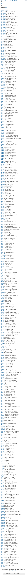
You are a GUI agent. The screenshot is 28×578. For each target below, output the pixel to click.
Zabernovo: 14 (2, 353)
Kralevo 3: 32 (2, 192)
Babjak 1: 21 (2, 103)
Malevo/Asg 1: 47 (3, 367)
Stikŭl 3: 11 (2, 339)
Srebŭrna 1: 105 (3, 85)
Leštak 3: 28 (2, 224)
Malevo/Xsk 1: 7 (3, 119)
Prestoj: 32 (2, 420)
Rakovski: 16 (2, 61)
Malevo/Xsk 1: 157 (3, 138)
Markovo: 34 (2, 110)
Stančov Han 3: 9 (3, 427)
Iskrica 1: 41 (2, 548)
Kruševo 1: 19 (2, 210)
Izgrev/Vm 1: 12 (3, 57)
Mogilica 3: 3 (2, 148)
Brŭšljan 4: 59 (2, 321)
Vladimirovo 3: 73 (3, 529)
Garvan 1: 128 (2, 97)
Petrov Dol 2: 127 (3, 523)
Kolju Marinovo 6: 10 (3, 15)
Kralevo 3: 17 (2, 188)
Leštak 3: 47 (2, 230)
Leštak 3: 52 (2, 232)
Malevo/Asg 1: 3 (3, 360)
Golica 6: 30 (2, 40)
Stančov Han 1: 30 (3, 431)
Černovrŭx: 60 (2, 329)
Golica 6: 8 (2, 38)
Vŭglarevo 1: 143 (3, 301)
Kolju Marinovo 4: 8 (3, 13)
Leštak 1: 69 (2, 235)
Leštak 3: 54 (2, 233)
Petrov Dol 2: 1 (3, 508)
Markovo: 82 (2, 113)
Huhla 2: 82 (2, 286)
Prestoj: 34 (2, 421)
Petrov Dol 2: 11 (3, 509)
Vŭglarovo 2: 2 (2, 289)
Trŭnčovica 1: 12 (3, 67)
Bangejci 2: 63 (2, 313)
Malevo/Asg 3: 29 (3, 364)
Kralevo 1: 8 (2, 187)
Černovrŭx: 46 (2, 327)
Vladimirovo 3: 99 (3, 531)
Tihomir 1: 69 (2, 533)
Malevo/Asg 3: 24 (3, 363)
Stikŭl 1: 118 (2, 351)
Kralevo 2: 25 (2, 190)
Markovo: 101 (2, 114)
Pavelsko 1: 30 (3, 382)
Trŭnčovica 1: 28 (3, 70)
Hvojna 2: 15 (2, 397)
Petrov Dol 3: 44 (3, 512)
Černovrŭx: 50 (2, 328)
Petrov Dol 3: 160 (3, 526)
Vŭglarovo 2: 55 (3, 295)
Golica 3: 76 (2, 45)
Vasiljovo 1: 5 (2, 475)
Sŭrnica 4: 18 (2, 436)
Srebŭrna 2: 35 (3, 77)
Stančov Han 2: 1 (3, 426)
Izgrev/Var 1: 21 (3, 58)
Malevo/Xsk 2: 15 (3, 121)
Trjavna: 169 (2, 472)
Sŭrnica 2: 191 (2, 461)
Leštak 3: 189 (2, 241)
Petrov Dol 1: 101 (3, 520)
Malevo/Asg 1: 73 (3, 373)
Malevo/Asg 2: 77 (3, 374)
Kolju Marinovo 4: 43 (3, 24)
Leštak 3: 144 (2, 240)
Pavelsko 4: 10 (3, 380)
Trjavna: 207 (2, 474)
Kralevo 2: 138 (2, 208)
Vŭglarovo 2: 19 (3, 291)
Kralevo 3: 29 (2, 191)
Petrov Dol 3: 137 (3, 524)
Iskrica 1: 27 (2, 540)
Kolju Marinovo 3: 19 (3, 17)
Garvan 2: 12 (2, 92)
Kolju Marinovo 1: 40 (3, 22)
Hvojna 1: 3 (2, 387)
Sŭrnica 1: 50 (2, 441)
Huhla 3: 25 (2, 281)
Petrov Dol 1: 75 (3, 515)
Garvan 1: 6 (2, 91)
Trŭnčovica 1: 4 (3, 65)
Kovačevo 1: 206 (3, 184)
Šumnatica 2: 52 (3, 254)
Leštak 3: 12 (2, 223)
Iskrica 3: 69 (2, 558)
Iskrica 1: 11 (2, 536)
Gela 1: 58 (2, 338)
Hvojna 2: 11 (2, 395)
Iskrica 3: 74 (2, 560)
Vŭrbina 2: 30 (2, 480)
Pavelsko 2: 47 (3, 384)
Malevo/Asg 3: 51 (3, 369)
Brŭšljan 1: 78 (2, 324)
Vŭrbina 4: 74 (2, 491)
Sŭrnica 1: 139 (2, 452)
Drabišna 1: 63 (2, 168)
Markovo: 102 (2, 115)
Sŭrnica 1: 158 (2, 456)
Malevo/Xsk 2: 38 (3, 124)
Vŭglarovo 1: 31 (3, 293)
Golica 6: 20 (2, 39)
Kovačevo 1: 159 (3, 183)
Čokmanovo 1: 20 (3, 334)
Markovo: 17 (2, 105)
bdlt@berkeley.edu (14, 570)
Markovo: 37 (2, 111)
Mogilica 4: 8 (2, 152)
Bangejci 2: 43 (2, 309)
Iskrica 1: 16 (2, 538)
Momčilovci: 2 (2, 378)
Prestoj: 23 (2, 418)
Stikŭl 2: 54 (2, 346)
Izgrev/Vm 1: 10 (3, 56)
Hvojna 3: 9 (2, 392)
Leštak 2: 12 (2, 222)
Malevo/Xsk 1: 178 (3, 139)
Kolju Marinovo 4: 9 (3, 14)
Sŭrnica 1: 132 (2, 449)
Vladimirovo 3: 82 (3, 530)
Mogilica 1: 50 (2, 161)
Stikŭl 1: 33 (2, 341)
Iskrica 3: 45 (2, 549)
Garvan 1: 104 (2, 96)
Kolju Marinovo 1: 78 (3, 33)
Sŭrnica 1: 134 (2, 451)
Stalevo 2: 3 (2, 260)
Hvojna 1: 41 (2, 412)
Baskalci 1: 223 (3, 566)
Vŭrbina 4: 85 (2, 492)
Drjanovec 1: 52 (3, 503)
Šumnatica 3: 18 (3, 253)
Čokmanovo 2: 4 (3, 330)
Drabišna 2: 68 (2, 169)
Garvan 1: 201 (2, 101)
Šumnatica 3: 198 (3, 258)
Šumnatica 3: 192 (3, 257)
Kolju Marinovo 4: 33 (3, 21)
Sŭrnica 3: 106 (2, 447)
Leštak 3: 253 (2, 246)
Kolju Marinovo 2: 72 (3, 30)
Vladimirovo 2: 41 (3, 528)
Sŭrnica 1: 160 (2, 457)
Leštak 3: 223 (2, 245)
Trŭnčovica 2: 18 (3, 68)
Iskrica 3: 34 (2, 543)
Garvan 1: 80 (2, 95)
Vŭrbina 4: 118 (2, 495)
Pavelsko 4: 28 (3, 381)
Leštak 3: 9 (2, 221)
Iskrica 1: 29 (2, 542)
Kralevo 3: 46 (2, 197)
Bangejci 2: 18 (2, 304)
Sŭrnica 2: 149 (2, 454)
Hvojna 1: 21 (2, 400)
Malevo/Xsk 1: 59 (3, 129)
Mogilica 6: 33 (2, 158)
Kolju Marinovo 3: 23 (3, 18)
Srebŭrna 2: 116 (3, 87)
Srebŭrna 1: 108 (3, 86)
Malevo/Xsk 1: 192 (3, 143)
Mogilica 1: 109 (3, 162)
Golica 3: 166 (2, 49)
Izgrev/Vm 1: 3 (3, 55)
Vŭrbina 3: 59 (2, 487)
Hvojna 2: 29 (2, 407)
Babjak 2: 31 (2, 104)
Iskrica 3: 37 (2, 546)
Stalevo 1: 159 (2, 277)
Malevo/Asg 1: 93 (3, 375)
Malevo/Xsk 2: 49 (3, 127)
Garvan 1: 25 (2, 93)
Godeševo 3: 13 (3, 176)
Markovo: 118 (2, 116)
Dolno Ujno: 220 (3, 164)
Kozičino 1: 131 (3, 54)
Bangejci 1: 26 (2, 306)
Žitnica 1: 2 (2, 71)
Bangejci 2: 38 (2, 308)
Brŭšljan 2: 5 (2, 316)
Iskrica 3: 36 (2, 545)
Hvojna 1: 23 (2, 404)
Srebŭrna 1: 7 (2, 75)
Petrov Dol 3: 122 (3, 522)
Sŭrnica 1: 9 (2, 434)
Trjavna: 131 (2, 468)
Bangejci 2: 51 (2, 310)
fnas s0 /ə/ (6, 7)
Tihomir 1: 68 (2, 532)
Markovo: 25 (2, 108)
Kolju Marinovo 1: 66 (3, 27)
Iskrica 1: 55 (2, 553)
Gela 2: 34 (2, 337)
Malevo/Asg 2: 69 (3, 372)
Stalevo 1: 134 (2, 273)
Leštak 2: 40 (2, 226)
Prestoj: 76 (2, 424)
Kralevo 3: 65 (2, 200)
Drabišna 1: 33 (2, 165)
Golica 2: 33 (2, 41)
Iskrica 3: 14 (2, 537)
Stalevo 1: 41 (2, 264)
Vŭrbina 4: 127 (2, 497)
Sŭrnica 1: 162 (2, 458)
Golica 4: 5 (2, 37)
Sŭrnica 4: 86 (2, 446)
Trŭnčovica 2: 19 (3, 69)
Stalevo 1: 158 (2, 276)
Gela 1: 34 (2, 336)
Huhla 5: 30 (2, 282)
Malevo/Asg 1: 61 (3, 371)
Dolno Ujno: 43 (3, 163)
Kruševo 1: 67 (2, 216)
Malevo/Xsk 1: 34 (3, 123)
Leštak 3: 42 (2, 227)
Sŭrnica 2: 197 (2, 462)
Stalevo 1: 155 (2, 275)
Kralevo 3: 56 (2, 198)
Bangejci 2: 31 (2, 307)
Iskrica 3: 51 (2, 552)
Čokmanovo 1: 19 (3, 333)
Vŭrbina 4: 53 (2, 483)
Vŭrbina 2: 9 (2, 478)
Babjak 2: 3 (2, 102)
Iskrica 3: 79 (2, 562)
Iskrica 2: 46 (2, 550)
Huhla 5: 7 (2, 280)
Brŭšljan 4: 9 (2, 317)
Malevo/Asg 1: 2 (3, 358)
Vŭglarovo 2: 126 (3, 299)
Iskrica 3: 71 (2, 559)
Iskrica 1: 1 (2, 534)
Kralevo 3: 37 (2, 193)
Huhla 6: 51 (2, 284)
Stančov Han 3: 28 (3, 430)
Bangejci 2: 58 (2, 311)
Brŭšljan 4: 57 (2, 320)
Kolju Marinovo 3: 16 (3, 16)
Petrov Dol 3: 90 (3, 517)
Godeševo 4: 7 (3, 175)
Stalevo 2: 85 (2, 271)
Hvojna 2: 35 (2, 410)
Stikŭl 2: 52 (2, 345)
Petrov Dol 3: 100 (3, 519)
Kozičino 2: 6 (2, 50)
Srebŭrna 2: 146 (3, 88)
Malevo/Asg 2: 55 (3, 370)
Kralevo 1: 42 (2, 195)
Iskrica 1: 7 (2, 535)
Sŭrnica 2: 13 (2, 435)
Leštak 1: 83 (2, 237)
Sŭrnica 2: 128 (2, 448)
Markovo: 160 (2, 118)
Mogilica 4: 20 (2, 155)
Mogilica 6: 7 (2, 151)
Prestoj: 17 (2, 417)
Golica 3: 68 (2, 44)
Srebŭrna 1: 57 (3, 81)
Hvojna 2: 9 (2, 393)
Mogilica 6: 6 (2, 150)
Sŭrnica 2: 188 (2, 460)
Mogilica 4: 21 (2, 156)
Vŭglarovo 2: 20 (3, 292)
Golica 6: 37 (2, 42)
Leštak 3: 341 (2, 249)
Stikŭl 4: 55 (2, 347)
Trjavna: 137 (2, 469)
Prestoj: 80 (2, 425)
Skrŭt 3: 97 (2, 259)
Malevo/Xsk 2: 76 (3, 130)
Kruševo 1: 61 (2, 215)
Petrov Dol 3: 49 (3, 514)
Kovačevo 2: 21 (3, 180)
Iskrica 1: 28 (2, 541)
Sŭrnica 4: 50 (2, 440)
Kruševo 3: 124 (3, 220)
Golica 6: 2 (2, 36)
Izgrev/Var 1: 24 (3, 59)
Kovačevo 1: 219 (3, 185)
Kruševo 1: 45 (2, 213)
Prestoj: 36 (2, 422)
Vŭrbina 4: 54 (2, 484)
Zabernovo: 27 (2, 354)
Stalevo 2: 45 (2, 266)
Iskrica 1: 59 (2, 554)
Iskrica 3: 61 (2, 556)
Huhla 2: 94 (2, 287)
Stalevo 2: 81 (2, 270)
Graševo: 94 (2, 352)
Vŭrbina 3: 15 (2, 479)
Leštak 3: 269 (2, 247)
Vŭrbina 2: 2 (2, 477)
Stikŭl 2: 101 (2, 350)
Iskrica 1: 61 (2, 555)
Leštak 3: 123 (2, 239)
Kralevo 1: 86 (2, 206)
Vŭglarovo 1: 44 (3, 294)
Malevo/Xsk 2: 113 (3, 133)
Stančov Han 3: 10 (3, 428)
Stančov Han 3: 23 (3, 429)
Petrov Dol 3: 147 (3, 525)
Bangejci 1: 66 (2, 314)
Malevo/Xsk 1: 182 (3, 142)
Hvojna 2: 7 (2, 391)
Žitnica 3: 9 (2, 73)
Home (1, 1)
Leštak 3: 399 (2, 252)
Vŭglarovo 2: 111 (3, 298)
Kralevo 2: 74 (2, 202)
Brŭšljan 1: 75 (2, 323)
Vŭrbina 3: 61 (2, 489)
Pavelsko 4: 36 (3, 383)
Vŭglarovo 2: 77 (3, 296)
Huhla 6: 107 (2, 288)
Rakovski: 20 (2, 62)
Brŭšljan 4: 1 (2, 315)
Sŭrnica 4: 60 (2, 443)
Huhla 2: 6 (2, 279)
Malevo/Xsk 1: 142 (3, 135)
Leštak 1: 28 (2, 225)
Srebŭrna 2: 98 (3, 84)
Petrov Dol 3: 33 (3, 511)
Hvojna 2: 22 (2, 401)
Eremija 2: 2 (2, 147)
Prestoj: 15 (2, 415)
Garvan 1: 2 (2, 90)
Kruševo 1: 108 (3, 219)
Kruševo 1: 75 (2, 218)
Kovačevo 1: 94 (3, 181)
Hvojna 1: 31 (2, 409)
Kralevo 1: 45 (2, 196)
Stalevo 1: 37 (2, 263)
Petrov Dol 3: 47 (3, 513)
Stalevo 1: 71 (2, 267)
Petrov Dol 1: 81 (3, 516)
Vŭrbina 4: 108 (2, 494)
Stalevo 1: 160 (2, 278)
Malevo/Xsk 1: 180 (3, 141)
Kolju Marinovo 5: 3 (3, 11)
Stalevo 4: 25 (2, 262)
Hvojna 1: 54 (2, 414)
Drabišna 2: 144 (3, 173)
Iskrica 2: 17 (2, 539)
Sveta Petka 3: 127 (3, 501)
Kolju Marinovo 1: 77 (3, 32)
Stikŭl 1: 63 (2, 348)
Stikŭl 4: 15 (2, 340)
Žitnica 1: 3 (2, 72)
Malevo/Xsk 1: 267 (3, 145)
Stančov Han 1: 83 (3, 432)
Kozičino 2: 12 (2, 51)
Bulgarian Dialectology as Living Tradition (9, 0)
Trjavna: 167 (2, 471)
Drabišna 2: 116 (3, 172)
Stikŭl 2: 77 (2, 349)
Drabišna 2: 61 (2, 167)
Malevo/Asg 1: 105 (3, 377)
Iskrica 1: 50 (2, 551)
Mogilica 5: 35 (2, 159)
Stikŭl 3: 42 (2, 343)
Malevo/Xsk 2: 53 (3, 128)
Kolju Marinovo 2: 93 (3, 34)
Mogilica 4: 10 (2, 153)
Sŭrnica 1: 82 (2, 445)
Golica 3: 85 (2, 47)
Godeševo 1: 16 (3, 178)
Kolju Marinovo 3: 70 (3, 28)
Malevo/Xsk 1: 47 (3, 126)
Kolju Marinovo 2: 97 (3, 35)
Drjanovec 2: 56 (3, 504)
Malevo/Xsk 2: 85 (3, 131)
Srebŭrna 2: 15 (3, 76)
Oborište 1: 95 (2, 500)
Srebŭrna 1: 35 (3, 78)
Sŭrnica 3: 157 (2, 455)
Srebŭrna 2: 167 (3, 89)
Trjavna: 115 (2, 467)
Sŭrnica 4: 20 (2, 437)
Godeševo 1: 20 (3, 179)
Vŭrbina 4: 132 (2, 498)
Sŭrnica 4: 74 (2, 444)
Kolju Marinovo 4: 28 (3, 20)
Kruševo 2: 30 (2, 212)
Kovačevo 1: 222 (3, 186)
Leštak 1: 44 (2, 229)
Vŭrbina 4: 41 (2, 482)
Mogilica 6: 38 (2, 160)
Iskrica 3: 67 (2, 557)
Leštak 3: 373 (2, 250)
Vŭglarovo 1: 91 (3, 297)
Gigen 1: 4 (2, 505)
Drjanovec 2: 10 (3, 502)
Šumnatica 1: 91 (3, 255)
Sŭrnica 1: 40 (2, 438)
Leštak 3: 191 (2, 242)
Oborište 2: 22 (2, 499)
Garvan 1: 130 (2, 98)
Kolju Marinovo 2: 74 (3, 31)
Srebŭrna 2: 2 (2, 74)
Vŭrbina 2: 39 (2, 481)
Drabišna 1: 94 (2, 170)
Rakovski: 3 (2, 60)
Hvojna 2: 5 (2, 388)
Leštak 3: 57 (2, 234)
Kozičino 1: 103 (3, 53)
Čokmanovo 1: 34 (3, 335)
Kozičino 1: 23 (2, 52)
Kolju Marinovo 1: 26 (3, 19)
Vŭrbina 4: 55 (2, 485)
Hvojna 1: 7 (2, 390)
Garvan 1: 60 (2, 94)
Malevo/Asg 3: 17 (3, 361)
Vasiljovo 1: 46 (3, 476)
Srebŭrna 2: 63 (3, 82)
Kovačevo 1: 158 (3, 182)
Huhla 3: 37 (2, 283)
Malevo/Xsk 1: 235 (3, 144)
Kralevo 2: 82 (2, 205)
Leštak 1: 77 (2, 236)
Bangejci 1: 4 (2, 303)
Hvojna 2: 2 (2, 386)
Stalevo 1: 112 (2, 272)
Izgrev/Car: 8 (2, 355)
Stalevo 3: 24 (2, 261)
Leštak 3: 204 (2, 244)
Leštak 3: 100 (2, 238)
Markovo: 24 (2, 107)
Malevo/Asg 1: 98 (3, 376)
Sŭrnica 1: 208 (2, 463)
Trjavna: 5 (2, 464)
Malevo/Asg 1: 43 (3, 366)
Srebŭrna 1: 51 (3, 79)
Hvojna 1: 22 (2, 402)
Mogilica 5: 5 (2, 149)
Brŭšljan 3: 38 (2, 318)
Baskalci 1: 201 (3, 565)
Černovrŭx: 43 (2, 326)
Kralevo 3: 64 (2, 199)
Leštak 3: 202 (2, 243)
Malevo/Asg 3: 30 (3, 365)
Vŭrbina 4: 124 (2, 496)
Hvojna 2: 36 (2, 411)
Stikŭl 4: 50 (2, 344)
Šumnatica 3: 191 (3, 256)
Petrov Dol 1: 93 (3, 518)
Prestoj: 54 (2, 423)
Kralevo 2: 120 (2, 207)
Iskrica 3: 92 (2, 563)
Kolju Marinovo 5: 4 (3, 12)
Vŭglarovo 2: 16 (3, 290)
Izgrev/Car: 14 (2, 356)
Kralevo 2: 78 (2, 204)
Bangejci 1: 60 (2, 312)
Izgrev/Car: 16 (2, 357)
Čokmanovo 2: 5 (3, 331)
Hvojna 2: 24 (2, 405)
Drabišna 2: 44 (2, 166)
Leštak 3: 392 (2, 251)
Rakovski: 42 (2, 64)
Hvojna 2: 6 (2, 389)
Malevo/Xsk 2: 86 (3, 132)
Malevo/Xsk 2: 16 (3, 122)
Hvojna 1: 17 (2, 398)
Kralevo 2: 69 (2, 201)
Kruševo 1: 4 (2, 209)
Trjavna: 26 (2, 466)
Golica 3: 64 (2, 43)
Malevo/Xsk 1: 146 (3, 136)
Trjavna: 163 (2, 470)
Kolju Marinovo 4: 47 (3, 25)
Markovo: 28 (2, 109)
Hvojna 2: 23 (2, 403)
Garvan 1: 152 (2, 99)
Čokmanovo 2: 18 (3, 332)
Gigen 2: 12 (2, 506)
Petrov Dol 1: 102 (3, 521)
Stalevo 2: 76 (2, 269)
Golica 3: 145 (2, 48)
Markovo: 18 (2, 106)
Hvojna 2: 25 (2, 406)
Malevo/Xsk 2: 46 (3, 125)
